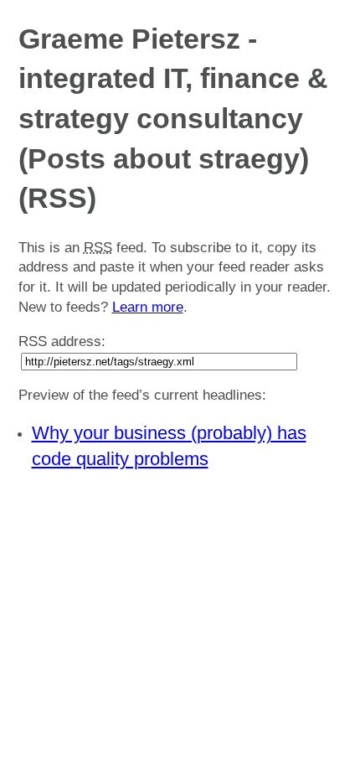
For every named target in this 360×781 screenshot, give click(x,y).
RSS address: (61, 341)
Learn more (147, 307)
